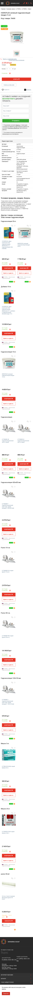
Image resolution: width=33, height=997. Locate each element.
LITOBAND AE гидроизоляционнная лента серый (7, 441)
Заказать (8, 921)
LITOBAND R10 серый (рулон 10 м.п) (7, 571)
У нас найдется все (7, 982)
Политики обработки (13, 128)
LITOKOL (18, 9)
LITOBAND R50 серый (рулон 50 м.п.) (7, 636)
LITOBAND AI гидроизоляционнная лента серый (23, 441)
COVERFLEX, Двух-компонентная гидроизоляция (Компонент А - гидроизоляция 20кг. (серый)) (7, 245)
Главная (3, 9)
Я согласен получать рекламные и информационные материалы (12, 133)
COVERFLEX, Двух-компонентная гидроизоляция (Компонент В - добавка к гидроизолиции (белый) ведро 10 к (8, 310)
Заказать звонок (23, 3)
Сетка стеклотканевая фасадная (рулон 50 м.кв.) (8, 898)
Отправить (15, 120)
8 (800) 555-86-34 (9, 960)
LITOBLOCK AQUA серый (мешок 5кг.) (8, 767)
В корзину (7, 268)
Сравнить (28, 89)
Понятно (6, 993)
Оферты (17, 125)
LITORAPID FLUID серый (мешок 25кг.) (8, 832)
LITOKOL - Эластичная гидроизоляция (8, 277)
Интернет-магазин (7, 975)
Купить (15, 79)
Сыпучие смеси (11, 9)
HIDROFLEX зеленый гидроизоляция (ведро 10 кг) (8, 375)
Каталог (3, 978)
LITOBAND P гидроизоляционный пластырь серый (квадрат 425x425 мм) (8, 506)
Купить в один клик (9, 85)
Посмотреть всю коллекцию (16, 60)
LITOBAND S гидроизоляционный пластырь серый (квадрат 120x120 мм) (8, 702)
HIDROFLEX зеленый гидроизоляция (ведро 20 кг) (24, 245)
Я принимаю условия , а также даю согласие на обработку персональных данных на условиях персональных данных (15, 127)
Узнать (13, 65)
